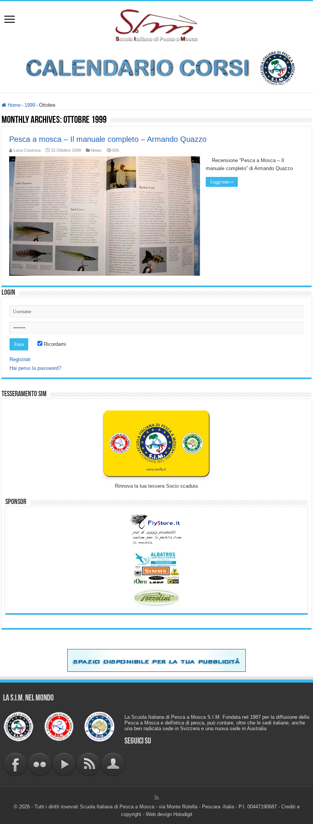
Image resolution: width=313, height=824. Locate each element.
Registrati (20, 359)
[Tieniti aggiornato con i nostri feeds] (88, 764)
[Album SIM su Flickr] (39, 764)
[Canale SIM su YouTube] (64, 764)
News (96, 150)
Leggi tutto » (221, 182)
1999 (29, 105)
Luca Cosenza (26, 150)
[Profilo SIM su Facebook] (15, 764)
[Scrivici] (113, 764)
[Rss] (157, 797)
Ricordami (54, 344)
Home (13, 105)
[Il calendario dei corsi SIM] (156, 67)
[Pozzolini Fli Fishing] (156, 597)
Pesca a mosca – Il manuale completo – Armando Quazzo (108, 139)
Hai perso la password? (35, 368)
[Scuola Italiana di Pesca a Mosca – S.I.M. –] (156, 24)
